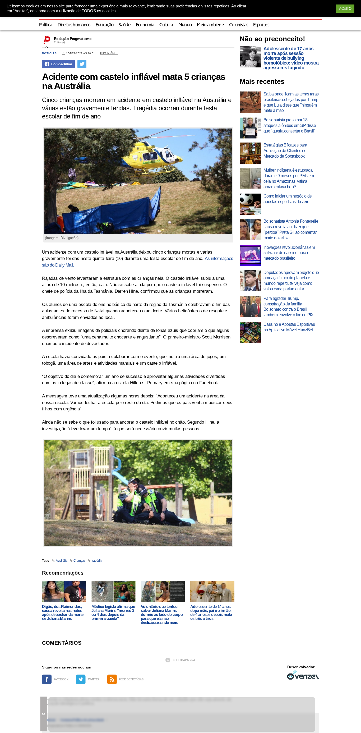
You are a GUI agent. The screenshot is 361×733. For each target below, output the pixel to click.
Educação (105, 25)
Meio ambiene (210, 25)
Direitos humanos (74, 25)
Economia (145, 25)
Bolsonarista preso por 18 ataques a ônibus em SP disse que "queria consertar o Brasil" (289, 125)
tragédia (96, 560)
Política (45, 25)
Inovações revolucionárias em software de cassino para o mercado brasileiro (289, 253)
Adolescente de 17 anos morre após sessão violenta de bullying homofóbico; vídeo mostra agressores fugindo (291, 58)
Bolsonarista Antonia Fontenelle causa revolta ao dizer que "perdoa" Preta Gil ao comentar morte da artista (290, 229)
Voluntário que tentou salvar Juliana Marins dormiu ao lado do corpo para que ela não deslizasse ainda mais (162, 614)
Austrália (61, 560)
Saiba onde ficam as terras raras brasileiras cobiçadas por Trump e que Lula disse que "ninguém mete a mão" (291, 102)
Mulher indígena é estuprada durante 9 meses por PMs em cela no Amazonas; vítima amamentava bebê (288, 178)
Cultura (166, 25)
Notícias (49, 53)
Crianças (79, 560)
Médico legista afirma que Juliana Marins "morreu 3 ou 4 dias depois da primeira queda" (113, 612)
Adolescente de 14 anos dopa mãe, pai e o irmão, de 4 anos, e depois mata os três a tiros (211, 612)
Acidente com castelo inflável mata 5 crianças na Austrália (133, 81)
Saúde (125, 25)
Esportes (261, 25)
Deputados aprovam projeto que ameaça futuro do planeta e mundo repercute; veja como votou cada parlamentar (291, 280)
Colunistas (238, 25)
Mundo (185, 25)
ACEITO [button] (345, 9)
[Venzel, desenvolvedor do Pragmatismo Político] (303, 675)
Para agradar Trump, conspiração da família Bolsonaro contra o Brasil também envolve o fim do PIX (288, 306)
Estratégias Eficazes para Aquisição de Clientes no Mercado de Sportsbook (285, 150)
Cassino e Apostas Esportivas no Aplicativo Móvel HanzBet (289, 327)
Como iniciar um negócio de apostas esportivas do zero (287, 199)
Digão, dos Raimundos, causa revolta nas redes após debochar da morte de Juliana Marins (63, 612)
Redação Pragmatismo (72, 38)
